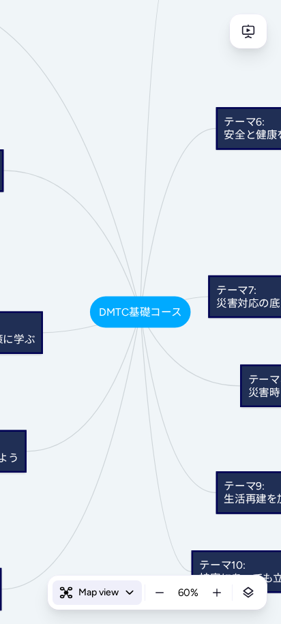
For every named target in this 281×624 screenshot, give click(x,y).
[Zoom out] (159, 592)
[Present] (248, 31)
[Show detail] (248, 592)
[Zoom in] (217, 592)
